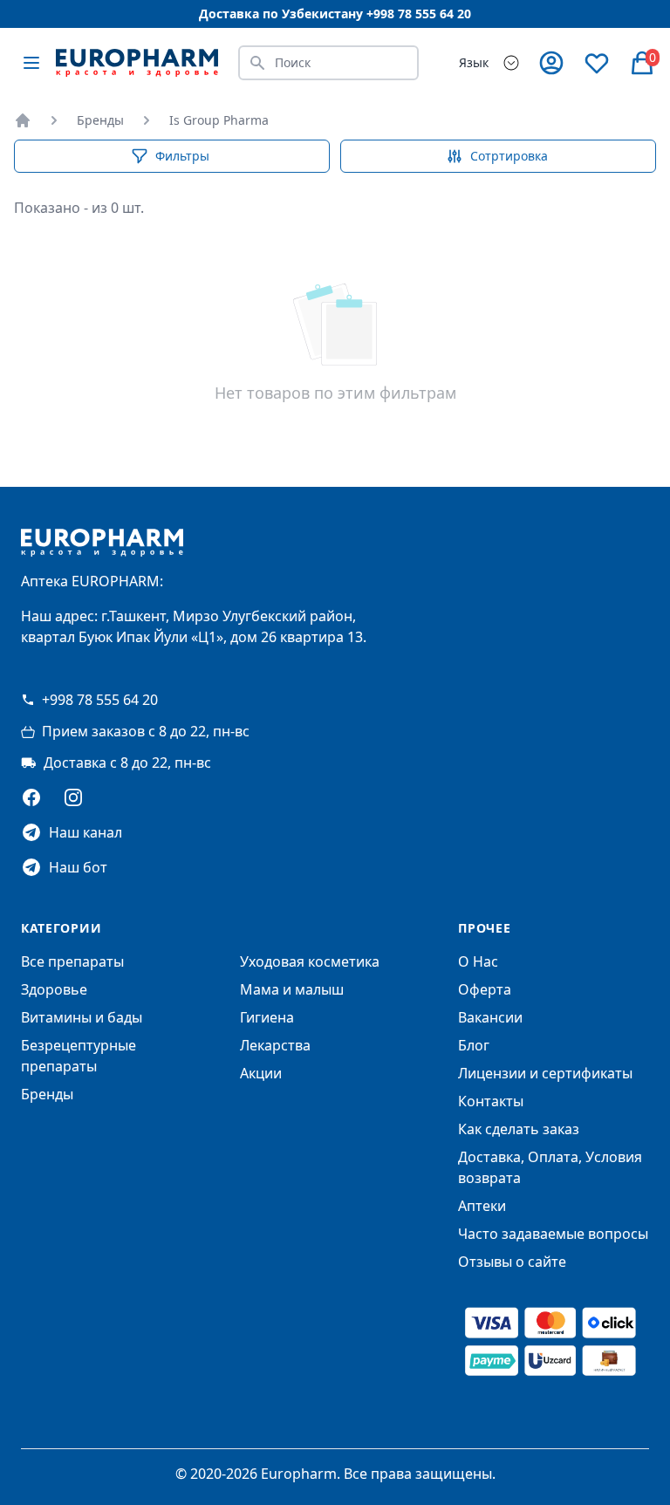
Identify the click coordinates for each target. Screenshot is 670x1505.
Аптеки (482, 1205)
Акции (261, 1073)
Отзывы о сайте (512, 1261)
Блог (473, 1045)
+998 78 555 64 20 (100, 699)
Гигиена (267, 1017)
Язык (474, 62)
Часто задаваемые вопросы (553, 1233)
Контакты (490, 1101)
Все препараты (72, 961)
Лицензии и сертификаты (545, 1073)
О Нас (478, 961)
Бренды (100, 120)
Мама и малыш (292, 989)
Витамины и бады (81, 1017)
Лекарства (275, 1045)
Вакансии (490, 1017)
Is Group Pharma (219, 120)
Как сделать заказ (518, 1129)
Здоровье (54, 989)
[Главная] (22, 120)
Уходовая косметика (309, 961)
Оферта (484, 989)
